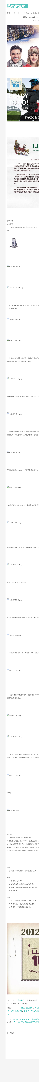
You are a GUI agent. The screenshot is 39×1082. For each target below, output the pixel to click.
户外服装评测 (16, 1011)
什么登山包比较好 (26, 1008)
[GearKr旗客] (17, 7)
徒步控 (19, 13)
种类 (13, 13)
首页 (8, 13)
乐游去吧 (20, 1000)
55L (15, 1008)
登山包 (26, 1011)
